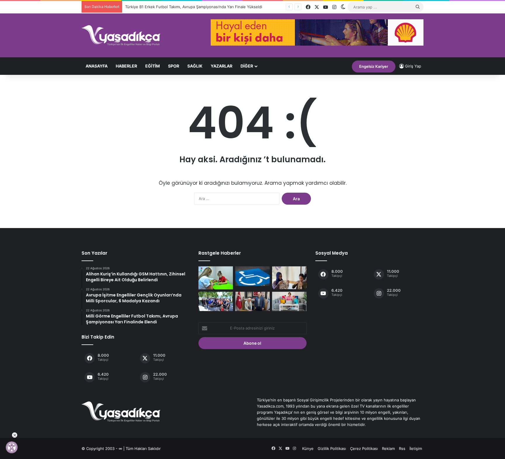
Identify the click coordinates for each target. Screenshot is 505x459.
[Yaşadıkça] (121, 35)
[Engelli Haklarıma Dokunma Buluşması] (252, 276)
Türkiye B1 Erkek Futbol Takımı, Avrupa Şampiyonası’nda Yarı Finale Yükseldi (193, 6)
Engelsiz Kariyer (373, 66)
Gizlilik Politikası (332, 448)
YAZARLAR (221, 65)
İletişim (415, 448)
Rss (402, 448)
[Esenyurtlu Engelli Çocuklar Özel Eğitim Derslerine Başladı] (215, 277)
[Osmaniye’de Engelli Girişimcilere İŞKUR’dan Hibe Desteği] (252, 301)
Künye (308, 448)
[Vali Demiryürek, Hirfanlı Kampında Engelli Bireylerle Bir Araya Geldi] (215, 301)
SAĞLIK (195, 65)
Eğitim (152, 65)
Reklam (388, 448)
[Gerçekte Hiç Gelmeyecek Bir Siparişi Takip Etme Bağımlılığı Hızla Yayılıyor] (289, 301)
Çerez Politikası (364, 448)
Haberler (126, 65)
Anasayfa (97, 65)
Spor (173, 65)
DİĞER (247, 65)
